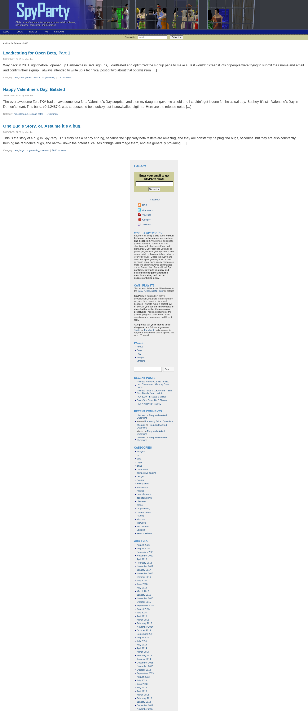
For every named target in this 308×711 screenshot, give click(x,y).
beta (16, 77)
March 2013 (143, 694)
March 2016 (143, 591)
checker (141, 415)
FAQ (46, 32)
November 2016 (145, 573)
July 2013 (142, 680)
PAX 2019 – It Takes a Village (151, 396)
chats (139, 466)
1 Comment (52, 114)
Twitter (137, 330)
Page (150, 291)
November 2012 (145, 709)
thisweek (141, 522)
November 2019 (145, 555)
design (140, 476)
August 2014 (143, 637)
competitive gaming (146, 473)
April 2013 (142, 691)
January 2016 (144, 595)
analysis (141, 451)
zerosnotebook (144, 533)
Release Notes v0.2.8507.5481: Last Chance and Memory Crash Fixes (153, 384)
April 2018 (142, 559)
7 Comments (64, 77)
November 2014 (145, 627)
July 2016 (142, 580)
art (138, 455)
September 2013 (145, 673)
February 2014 (144, 655)
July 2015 (142, 612)
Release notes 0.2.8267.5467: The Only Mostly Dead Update (154, 392)
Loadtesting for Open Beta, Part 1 (36, 53)
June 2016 (142, 584)
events (140, 480)
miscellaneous (21, 114)
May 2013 (142, 687)
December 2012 (145, 705)
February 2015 (144, 623)
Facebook (149, 330)
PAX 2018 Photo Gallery (149, 404)
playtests (141, 501)
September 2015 (145, 605)
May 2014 (142, 644)
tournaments (143, 526)
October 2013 (144, 669)
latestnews (142, 487)
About (6, 32)
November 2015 (145, 598)
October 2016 (144, 577)
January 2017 (144, 570)
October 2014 (144, 630)
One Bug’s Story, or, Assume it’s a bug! (42, 126)
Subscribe (176, 37)
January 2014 (144, 659)
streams (44, 150)
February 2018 (144, 562)
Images (33, 32)
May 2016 (142, 587)
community (142, 469)
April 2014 (142, 648)
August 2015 (143, 609)
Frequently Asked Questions (158, 421)
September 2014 (145, 634)
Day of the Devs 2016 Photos (152, 400)
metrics (36, 77)
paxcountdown (144, 498)
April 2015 (142, 616)
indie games (25, 77)
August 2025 (143, 548)
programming (48, 77)
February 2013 (144, 698)
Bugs (20, 32)
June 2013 (142, 684)
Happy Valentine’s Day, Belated (34, 89)
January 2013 (144, 702)
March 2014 (143, 651)
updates (141, 530)
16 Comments (59, 150)
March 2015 (143, 619)
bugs (22, 150)
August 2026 (143, 545)
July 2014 (142, 641)
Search (168, 369)
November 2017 (145, 566)
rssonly (140, 515)
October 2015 (144, 602)
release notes (36, 114)
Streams (59, 32)
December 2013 (145, 662)
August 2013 (143, 677)
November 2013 (145, 666)
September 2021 (145, 552)
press (140, 505)
